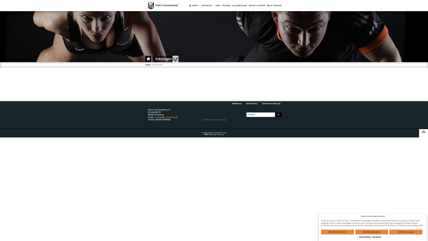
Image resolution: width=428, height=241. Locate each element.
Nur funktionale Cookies (371, 232)
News (218, 5)
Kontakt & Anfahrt (257, 5)
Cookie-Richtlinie (365, 237)
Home (147, 65)
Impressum (236, 104)
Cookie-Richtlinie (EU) (271, 104)
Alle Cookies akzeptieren (337, 232)
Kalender (226, 5)
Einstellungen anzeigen (406, 232)
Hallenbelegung (239, 5)
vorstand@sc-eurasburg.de (166, 117)
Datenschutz (376, 237)
